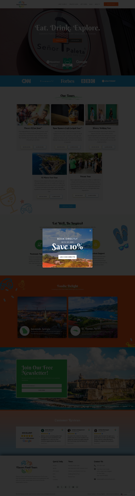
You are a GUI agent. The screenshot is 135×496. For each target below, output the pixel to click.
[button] (90, 230)
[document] (67, 248)
